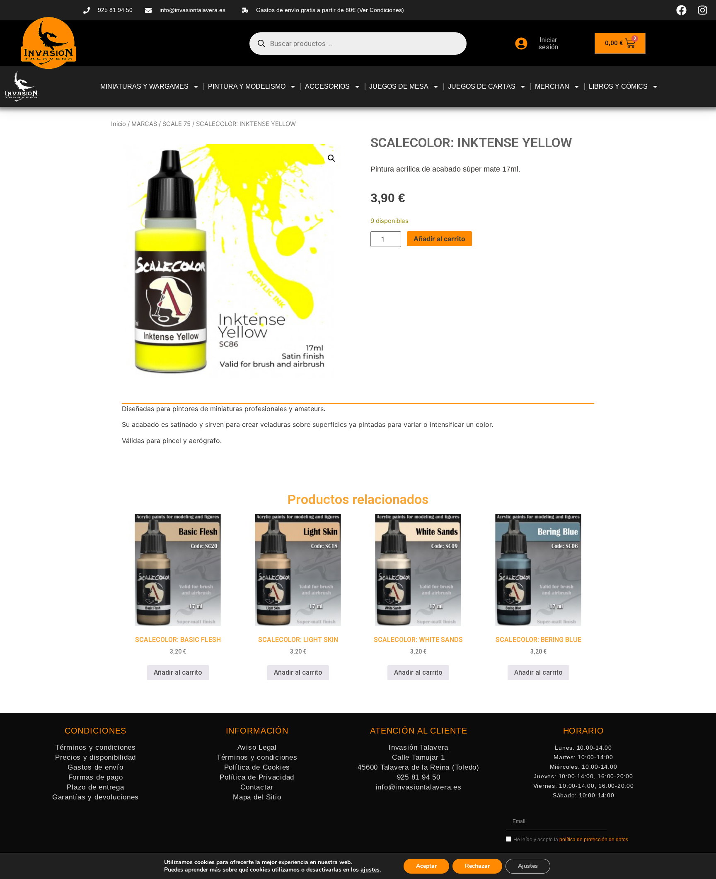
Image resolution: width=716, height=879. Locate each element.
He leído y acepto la (570, 840)
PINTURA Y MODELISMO (246, 86)
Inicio (118, 124)
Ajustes (528, 866)
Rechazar (477, 866)
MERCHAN (552, 86)
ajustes (370, 870)
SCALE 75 (176, 124)
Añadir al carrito (439, 239)
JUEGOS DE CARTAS (481, 86)
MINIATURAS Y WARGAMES (144, 86)
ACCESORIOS (327, 86)
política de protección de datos (593, 840)
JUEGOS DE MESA (398, 86)
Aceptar (426, 866)
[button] (331, 158)
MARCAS (144, 124)
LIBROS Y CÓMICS (618, 86)
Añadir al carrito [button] (178, 672)
